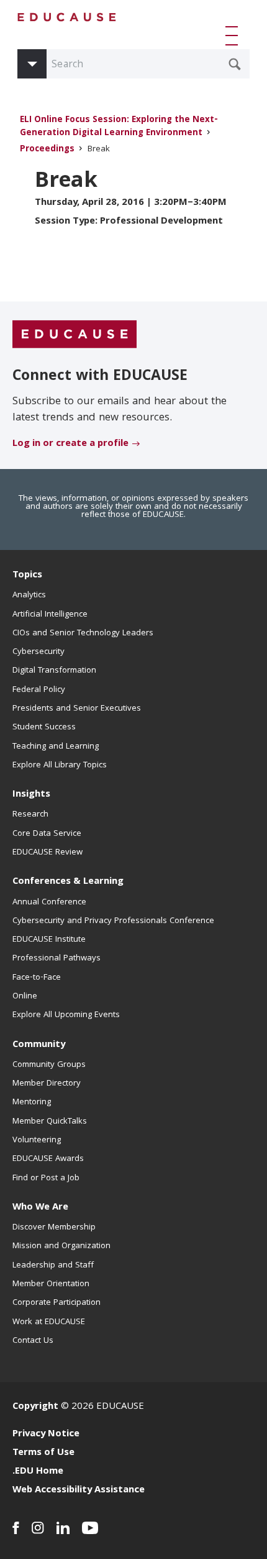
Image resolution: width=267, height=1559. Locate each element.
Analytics (29, 595)
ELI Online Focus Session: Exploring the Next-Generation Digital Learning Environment (119, 127)
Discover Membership (54, 1227)
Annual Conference (49, 902)
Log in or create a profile (70, 444)
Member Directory (46, 1084)
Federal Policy (38, 690)
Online (24, 996)
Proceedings (47, 150)
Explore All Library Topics (59, 765)
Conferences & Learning (68, 882)
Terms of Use (43, 1453)
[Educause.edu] (74, 334)
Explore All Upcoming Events (66, 1015)
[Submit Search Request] (234, 64)
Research (30, 815)
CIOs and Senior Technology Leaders (82, 633)
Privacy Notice (45, 1434)
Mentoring (31, 1102)
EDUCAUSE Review (47, 853)
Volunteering (36, 1140)
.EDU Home (37, 1472)
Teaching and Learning (55, 747)
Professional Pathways (56, 958)
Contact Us (32, 1341)
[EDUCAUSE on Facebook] (15, 1528)
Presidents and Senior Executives (76, 709)
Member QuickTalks (49, 1122)
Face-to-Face (36, 978)
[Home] (67, 17)
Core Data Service (46, 834)
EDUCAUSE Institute (49, 940)
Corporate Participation (56, 1303)
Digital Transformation (54, 671)
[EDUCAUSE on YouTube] (90, 1528)
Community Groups (49, 1065)
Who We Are (40, 1208)
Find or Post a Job (45, 1178)
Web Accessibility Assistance (78, 1490)
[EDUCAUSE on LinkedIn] (63, 1528)
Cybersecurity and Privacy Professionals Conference (113, 921)
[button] (234, 35)
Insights (31, 795)
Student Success (44, 727)
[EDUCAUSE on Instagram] (38, 1528)
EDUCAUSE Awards (48, 1159)
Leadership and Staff (53, 1265)
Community (38, 1045)
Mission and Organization (61, 1246)
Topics (27, 575)
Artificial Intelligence (50, 615)
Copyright (35, 1407)
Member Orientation (50, 1284)
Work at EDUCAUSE (48, 1322)
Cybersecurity (38, 652)
